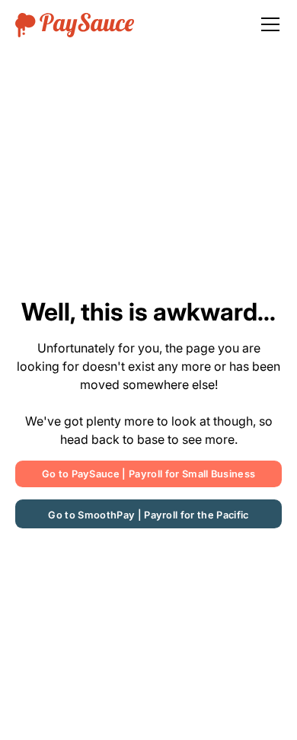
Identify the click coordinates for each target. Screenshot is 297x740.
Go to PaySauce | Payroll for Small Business (149, 474)
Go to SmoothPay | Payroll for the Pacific (148, 515)
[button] (267, 24)
